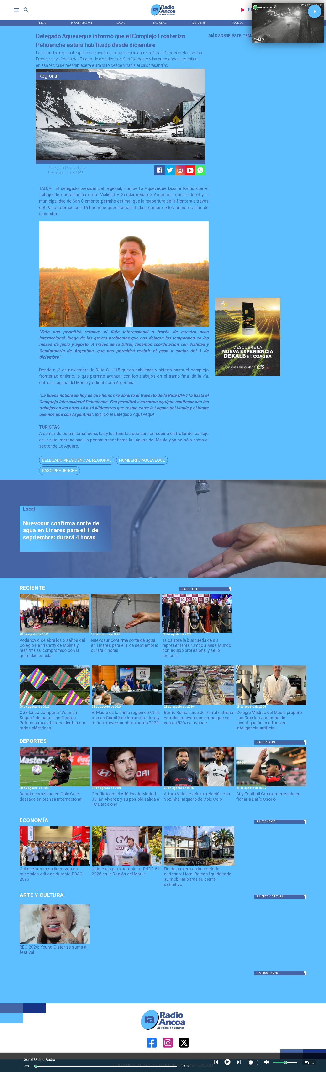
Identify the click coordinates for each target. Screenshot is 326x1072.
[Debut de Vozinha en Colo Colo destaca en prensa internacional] (55, 786)
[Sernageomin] (55, 865)
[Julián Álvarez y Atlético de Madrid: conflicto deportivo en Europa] (127, 786)
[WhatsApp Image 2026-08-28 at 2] (127, 704)
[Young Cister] (55, 943)
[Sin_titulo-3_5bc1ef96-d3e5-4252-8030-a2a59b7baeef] (55, 704)
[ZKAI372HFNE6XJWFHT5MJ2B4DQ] (125, 632)
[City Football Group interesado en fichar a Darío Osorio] (271, 786)
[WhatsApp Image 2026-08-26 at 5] (197, 632)
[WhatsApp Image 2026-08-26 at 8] (54, 632)
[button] (76, 460)
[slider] (35, 1066)
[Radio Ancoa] (162, 15)
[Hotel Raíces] (199, 865)
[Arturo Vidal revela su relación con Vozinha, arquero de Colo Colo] (199, 786)
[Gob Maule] (127, 865)
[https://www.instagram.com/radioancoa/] (180, 170)
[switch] (253, 1062)
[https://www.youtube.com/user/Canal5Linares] (190, 170)
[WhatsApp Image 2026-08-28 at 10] (199, 704)
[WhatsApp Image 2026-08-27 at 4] (271, 704)
